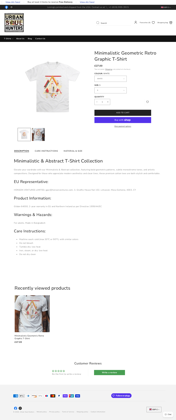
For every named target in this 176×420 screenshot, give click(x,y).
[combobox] (113, 22)
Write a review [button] (109, 372)
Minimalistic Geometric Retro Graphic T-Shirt (32, 313)
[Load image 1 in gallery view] (24, 134)
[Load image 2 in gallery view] (38, 134)
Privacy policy (54, 412)
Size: (97, 85)
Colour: (102, 73)
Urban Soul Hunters (27, 412)
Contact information (98, 412)
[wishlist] (147, 102)
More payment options (122, 126)
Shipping (108, 69)
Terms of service (68, 412)
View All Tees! (13, 2)
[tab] (22, 151)
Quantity (99, 97)
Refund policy (42, 412)
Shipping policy (82, 412)
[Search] (97, 22)
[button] (8, 39)
